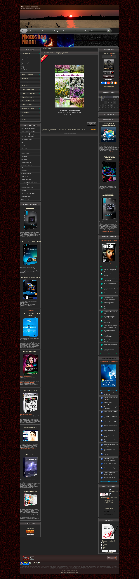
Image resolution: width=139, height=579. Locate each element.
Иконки (23, 190)
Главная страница (26, 57)
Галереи (77, 31)
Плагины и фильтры (28, 134)
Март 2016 (109, 95)
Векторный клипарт (28, 128)
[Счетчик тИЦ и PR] (104, 495)
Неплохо (105, 546)
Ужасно (105, 549)
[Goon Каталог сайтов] (104, 564)
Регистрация (24, 61)
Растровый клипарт (28, 131)
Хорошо (105, 544)
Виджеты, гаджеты (27, 188)
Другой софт (25, 199)
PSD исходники (26, 139)
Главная (43, 48)
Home (24, 31)
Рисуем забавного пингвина (110, 411)
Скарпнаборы (26, 162)
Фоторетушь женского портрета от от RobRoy (109, 459)
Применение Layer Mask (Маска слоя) (109, 449)
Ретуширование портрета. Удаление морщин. (110, 335)
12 (114, 102)
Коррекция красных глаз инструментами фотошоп (110, 431)
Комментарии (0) (46, 130)
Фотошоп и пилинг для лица (110, 425)
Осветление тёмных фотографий (108, 321)
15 (102, 105)
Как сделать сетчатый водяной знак (109, 393)
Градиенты (25, 154)
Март (50, 48)
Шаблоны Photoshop (27, 137)
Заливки (24, 156)
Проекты (44, 31)
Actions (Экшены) (26, 165)
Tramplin (74, 129)
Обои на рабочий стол (29, 182)
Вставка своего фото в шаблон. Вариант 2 (109, 316)
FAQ (22, 67)
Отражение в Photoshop (109, 468)
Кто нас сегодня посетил (109, 505)
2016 (47, 48)
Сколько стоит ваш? (108, 514)
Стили (23, 151)
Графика (24, 171)
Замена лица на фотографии (110, 344)
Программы (66, 31)
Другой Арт (25, 176)
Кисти (23, 142)
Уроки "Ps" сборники (28, 193)
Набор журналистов (27, 69)
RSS (85, 31)
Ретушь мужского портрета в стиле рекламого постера (111, 326)
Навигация (33, 31)
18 (111, 105)
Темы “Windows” (26, 179)
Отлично (105, 543)
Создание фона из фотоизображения (108, 403)
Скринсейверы (26, 185)
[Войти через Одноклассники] (115, 83)
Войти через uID (108, 79)
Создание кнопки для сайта (110, 292)
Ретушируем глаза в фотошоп (111, 454)
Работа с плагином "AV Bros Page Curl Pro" (109, 298)
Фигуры (24, 159)
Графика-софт (26, 196)
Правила (23, 59)
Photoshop (55, 31)
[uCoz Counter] (113, 495)
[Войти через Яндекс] (108, 83)
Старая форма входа (109, 86)
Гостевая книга (25, 65)
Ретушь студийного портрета (110, 421)
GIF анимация (26, 173)
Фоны (23, 145)
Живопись (24, 168)
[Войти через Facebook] (105, 83)
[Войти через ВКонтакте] (102, 83)
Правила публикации (27, 63)
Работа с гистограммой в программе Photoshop (110, 270)
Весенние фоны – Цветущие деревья (55, 53)
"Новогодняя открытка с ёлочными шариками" (110, 478)
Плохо (104, 547)
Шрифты (24, 148)
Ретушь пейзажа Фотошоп (110, 463)
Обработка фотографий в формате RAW (110, 284)
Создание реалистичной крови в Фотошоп (109, 473)
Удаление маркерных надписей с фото (109, 302)
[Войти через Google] (111, 82)
